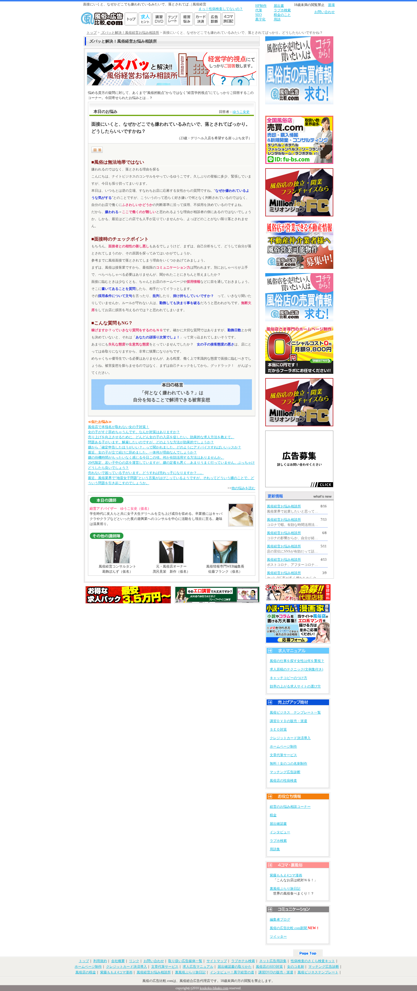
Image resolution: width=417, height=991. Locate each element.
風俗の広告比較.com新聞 (289, 928)
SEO (258, 15)
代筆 (258, 10)
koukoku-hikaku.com (214, 988)
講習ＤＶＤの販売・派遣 (288, 721)
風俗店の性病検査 (283, 781)
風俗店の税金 (85, 972)
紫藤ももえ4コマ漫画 (286, 875)
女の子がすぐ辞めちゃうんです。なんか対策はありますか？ (134, 432)
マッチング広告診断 (285, 772)
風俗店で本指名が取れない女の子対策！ (118, 427)
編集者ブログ (280, 920)
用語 (277, 19)
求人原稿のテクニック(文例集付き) (296, 669)
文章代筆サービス (283, 755)
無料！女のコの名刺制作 (288, 764)
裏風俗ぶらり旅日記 (285, 889)
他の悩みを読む (243, 488)
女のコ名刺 (295, 967)
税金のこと (282, 15)
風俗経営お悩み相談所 (284, 506)
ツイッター (278, 937)
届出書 (279, 6)
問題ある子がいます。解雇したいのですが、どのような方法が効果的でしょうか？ (151, 442)
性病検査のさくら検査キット (313, 961)
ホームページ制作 (283, 746)
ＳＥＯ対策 (278, 729)
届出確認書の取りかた (235, 967)
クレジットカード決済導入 (290, 738)
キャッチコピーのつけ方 (288, 678)
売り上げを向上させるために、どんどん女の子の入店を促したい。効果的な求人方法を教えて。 (161, 437)
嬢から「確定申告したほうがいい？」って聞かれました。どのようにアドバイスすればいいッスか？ (164, 447)
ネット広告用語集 (273, 961)
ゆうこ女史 (241, 112)
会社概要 (118, 961)
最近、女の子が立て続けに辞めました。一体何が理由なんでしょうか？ (142, 452)
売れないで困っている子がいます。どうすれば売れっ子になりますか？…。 (146, 473)
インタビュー (280, 832)
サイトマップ (217, 961)
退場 (331, 5)
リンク (134, 961)
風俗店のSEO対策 (269, 967)
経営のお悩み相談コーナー (290, 807)
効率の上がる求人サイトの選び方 (295, 686)
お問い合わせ (324, 12)
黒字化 (260, 19)
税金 (273, 815)
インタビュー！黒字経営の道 (232, 972)
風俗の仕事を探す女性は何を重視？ (297, 661)
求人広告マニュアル (198, 967)
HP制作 (261, 6)
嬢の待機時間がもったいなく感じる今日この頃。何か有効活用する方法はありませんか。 (156, 457)
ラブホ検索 (282, 10)
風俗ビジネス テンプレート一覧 (295, 712)
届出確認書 (278, 824)
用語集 (275, 849)
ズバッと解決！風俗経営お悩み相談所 (129, 33)
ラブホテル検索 (243, 961)
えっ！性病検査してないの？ (221, 9)
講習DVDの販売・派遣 (275, 972)
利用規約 (100, 961)
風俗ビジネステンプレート (318, 972)
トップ (92, 33)
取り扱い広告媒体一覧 (185, 961)
